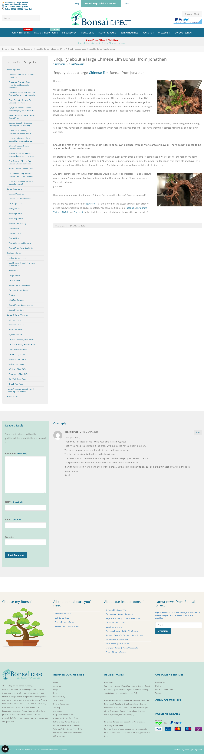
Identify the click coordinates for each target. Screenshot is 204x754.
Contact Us (160, 682)
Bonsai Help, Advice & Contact (101, 3)
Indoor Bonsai (69, 33)
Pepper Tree (27, 711)
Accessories (164, 33)
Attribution (58, 711)
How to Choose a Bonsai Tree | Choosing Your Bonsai (20, 390)
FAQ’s (55, 689)
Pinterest (78, 212)
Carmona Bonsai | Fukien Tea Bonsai (122, 631)
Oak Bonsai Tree (62, 618)
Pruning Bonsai (15, 203)
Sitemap (56, 707)
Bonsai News (12, 396)
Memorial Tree (15, 329)
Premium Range (9, 696)
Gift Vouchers (59, 736)
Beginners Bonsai (107, 33)
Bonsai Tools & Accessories (21, 305)
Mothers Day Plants (17, 359)
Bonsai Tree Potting (17, 223)
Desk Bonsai (14, 280)
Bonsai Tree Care (14, 189)
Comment (10, 453)
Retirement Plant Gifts (18, 374)
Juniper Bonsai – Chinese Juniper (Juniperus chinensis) (21, 154)
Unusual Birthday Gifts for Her (22, 339)
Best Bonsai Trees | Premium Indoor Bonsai (22, 264)
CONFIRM (163, 631)
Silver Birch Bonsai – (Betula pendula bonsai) (21, 182)
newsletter (90, 203)
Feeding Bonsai (15, 213)
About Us (57, 686)
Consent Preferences (49, 749)
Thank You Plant (16, 384)
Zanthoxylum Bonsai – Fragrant (119, 614)
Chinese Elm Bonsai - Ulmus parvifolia (49, 49)
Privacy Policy (59, 696)
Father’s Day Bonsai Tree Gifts (66, 722)
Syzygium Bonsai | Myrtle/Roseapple (122, 648)
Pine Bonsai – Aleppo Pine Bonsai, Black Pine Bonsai (20, 162)
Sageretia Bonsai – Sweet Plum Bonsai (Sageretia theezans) (20, 85)
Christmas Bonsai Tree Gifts (65, 718)
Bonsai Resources (61, 704)
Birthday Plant (15, 320)
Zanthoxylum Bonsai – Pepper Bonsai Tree (22, 116)
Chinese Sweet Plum (31, 707)
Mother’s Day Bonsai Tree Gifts (66, 725)
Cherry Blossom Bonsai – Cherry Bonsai (20, 147)
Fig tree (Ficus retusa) (11, 707)
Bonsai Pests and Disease (20, 243)
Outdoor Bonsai (183, 33)
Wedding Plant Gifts (17, 369)
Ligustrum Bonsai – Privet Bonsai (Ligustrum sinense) (21, 139)
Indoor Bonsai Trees (18, 258)
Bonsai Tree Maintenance (20, 198)
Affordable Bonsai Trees (19, 285)
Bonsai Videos (15, 233)
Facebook (130, 207)
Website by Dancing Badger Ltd (188, 749)
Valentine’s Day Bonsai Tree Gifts (67, 729)
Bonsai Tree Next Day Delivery (22, 248)
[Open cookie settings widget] (5, 749)
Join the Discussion (75, 63)
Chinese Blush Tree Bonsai (117, 622)
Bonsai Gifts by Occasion (17, 315)
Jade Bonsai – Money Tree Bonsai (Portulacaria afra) (20, 132)
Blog (77, 3)
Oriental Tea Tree (23, 714)
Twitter (57, 212)
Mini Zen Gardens (16, 300)
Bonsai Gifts (87, 33)
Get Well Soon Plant (17, 379)
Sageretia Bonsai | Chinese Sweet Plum (123, 618)
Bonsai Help (14, 238)
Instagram (141, 207)
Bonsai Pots (148, 33)
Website (9, 537)
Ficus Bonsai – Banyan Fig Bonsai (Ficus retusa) (20, 101)
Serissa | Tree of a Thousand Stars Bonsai (124, 635)
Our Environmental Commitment (67, 732)
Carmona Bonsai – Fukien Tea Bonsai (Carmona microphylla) (22, 93)
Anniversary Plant (16, 324)
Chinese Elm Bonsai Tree (117, 610)
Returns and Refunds (164, 689)
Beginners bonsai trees (24, 718)
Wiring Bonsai (15, 208)
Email (8, 519)
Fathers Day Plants (17, 354)
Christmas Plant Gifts (18, 349)
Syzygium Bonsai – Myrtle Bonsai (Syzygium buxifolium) (21, 109)
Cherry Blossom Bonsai (65, 622)
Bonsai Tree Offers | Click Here (101, 40)
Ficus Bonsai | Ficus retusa (117, 643)
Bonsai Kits (14, 270)
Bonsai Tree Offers (21, 31)
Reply (198, 432)
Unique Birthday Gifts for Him (22, 344)
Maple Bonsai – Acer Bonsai (21, 168)
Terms (126, 3)
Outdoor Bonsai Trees (18, 290)
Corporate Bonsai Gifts (63, 714)
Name (8, 501)
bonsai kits (43, 718)
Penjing (12, 295)
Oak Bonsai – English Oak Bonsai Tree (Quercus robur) (21, 175)
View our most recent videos (67, 626)
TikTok (65, 212)
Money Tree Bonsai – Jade (117, 639)
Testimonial (58, 700)
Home (4, 49)
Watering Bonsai (16, 218)
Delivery (158, 686)
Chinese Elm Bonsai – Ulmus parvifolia (21, 75)
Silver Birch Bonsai (63, 613)
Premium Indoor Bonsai (46, 31)
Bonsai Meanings (129, 33)
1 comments (59, 63)
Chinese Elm (99, 72)
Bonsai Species (24, 49)
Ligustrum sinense (114, 627)
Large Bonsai (14, 275)
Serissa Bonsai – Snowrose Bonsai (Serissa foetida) (20, 124)
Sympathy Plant (15, 334)
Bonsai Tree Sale (16, 310)
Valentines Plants (16, 364)
